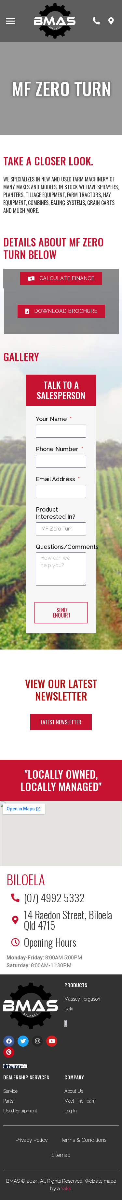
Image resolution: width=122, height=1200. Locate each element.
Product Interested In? (55, 513)
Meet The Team (80, 1101)
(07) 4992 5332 (54, 897)
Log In (70, 1110)
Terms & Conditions (84, 1140)
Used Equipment (20, 1110)
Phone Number (58, 449)
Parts (8, 1101)
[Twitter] (23, 1041)
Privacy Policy (32, 1140)
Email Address (56, 479)
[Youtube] (51, 1041)
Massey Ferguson (82, 999)
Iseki (68, 1008)
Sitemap (61, 1155)
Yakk (66, 1189)
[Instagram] (37, 1041)
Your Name (52, 418)
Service (10, 1091)
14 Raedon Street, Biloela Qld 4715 (68, 920)
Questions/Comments (67, 546)
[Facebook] (8, 1041)
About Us (73, 1091)
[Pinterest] (8, 1052)
